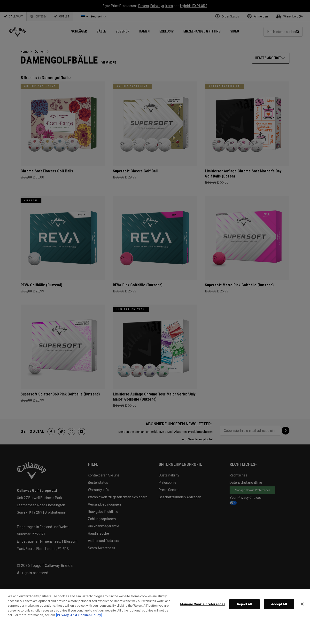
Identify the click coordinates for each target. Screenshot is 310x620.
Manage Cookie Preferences (202, 604)
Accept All (279, 604)
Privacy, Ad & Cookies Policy (79, 615)
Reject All (244, 604)
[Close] (302, 604)
